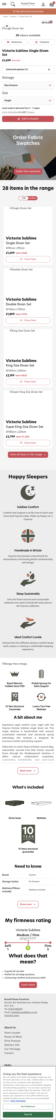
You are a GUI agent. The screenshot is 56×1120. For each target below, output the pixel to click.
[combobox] (28, 85)
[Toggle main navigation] (4, 4)
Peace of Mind (13, 1037)
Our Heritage (12, 1049)
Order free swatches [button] (28, 171)
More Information (18, 1101)
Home (5, 16)
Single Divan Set (25, 16)
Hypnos (14, 16)
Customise (44, 42)
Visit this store (12, 1016)
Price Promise (12, 1041)
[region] (28, 1093)
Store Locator (12, 1033)
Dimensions (16, 42)
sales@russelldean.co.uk (24, 1012)
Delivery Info (11, 1045)
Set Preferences (28, 1107)
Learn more (28, 985)
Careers (9, 1053)
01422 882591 (15, 1009)
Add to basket (30, 119)
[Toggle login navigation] (43, 4)
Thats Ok (28, 1115)
